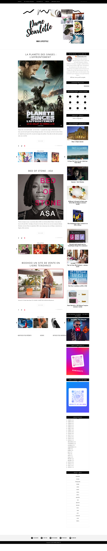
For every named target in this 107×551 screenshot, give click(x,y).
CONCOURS (78, 476)
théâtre (77, 521)
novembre (71, 443)
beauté (78, 489)
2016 (69, 437)
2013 (69, 462)
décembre (71, 442)
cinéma (77, 492)
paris (78, 513)
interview (77, 505)
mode (78, 510)
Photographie (77, 481)
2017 (69, 435)
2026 (69, 420)
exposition (78, 497)
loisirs (78, 507)
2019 (69, 432)
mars (69, 457)
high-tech (77, 502)
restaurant (78, 515)
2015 (69, 438)
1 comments (59, 309)
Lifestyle (77, 479)
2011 (69, 465)
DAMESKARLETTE (81, 57)
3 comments (59, 237)
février (70, 459)
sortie (78, 518)
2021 (69, 428)
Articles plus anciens (59, 335)
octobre (70, 445)
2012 (69, 464)
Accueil (42, 335)
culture (77, 494)
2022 (69, 427)
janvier (70, 460)
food (78, 500)
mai (69, 454)
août (69, 448)
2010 (69, 467)
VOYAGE (77, 484)
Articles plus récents (25, 335)
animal (78, 487)
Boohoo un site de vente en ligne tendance (41, 264)
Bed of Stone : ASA (40, 170)
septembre (71, 447)
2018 (69, 433)
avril (69, 455)
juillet (69, 450)
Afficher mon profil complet (77, 77)
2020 (69, 430)
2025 (69, 421)
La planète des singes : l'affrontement (40, 55)
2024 (69, 423)
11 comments (59, 145)
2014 (69, 440)
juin (69, 452)
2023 (69, 425)
